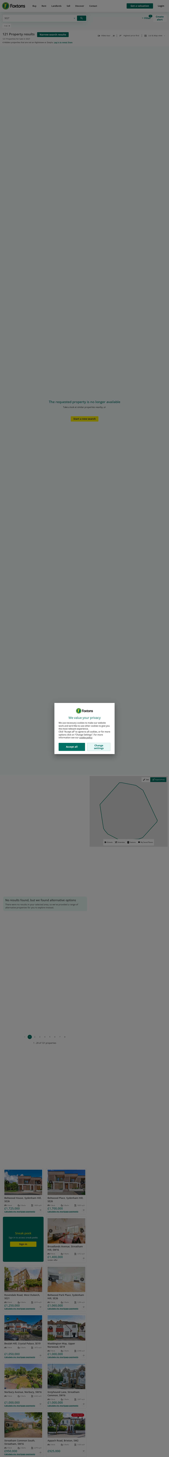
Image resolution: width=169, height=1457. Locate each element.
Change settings (99, 747)
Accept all (72, 746)
